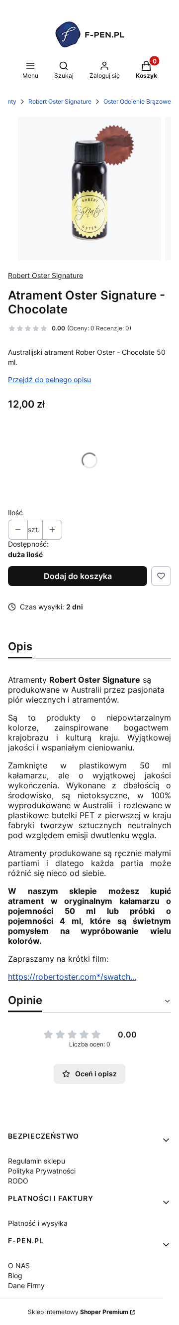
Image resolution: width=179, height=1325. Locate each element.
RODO (18, 1181)
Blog (15, 1275)
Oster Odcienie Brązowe (137, 101)
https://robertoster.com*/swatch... (72, 977)
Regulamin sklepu (36, 1161)
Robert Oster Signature (59, 101)
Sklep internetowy (78, 1312)
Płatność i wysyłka (38, 1223)
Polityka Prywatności (42, 1171)
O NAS (19, 1265)
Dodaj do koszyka (78, 576)
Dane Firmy (26, 1285)
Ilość (15, 512)
